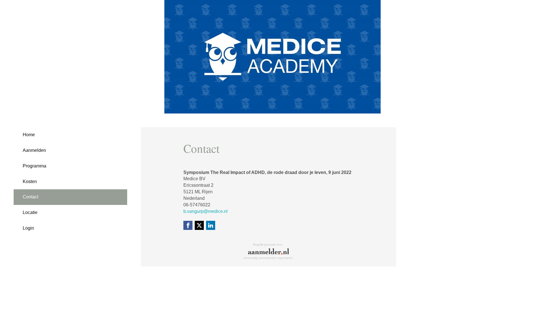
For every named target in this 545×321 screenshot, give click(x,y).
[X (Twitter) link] (199, 225)
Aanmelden (34, 150)
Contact (30, 196)
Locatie (30, 212)
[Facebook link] (187, 225)
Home (29, 134)
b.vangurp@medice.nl (205, 211)
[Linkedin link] (210, 225)
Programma (34, 165)
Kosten (30, 181)
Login (28, 228)
